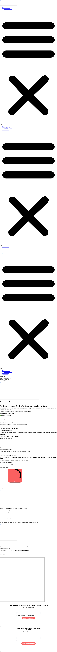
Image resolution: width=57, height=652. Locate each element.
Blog (3, 7)
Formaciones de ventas (6, 8)
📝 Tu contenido (5, 253)
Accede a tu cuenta (5, 130)
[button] (28, 68)
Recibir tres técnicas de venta (15, 481)
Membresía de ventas (8, 9)
